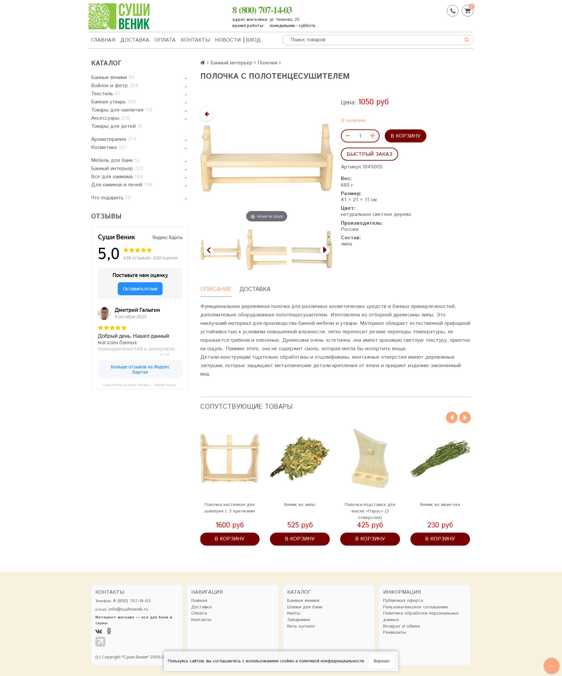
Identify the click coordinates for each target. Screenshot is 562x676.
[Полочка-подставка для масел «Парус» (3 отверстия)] (370, 458)
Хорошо (381, 661)
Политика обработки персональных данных (421, 616)
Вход (253, 40)
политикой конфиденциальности (331, 661)
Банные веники (112, 77)
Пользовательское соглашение (415, 607)
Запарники (298, 620)
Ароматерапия (114, 139)
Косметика (109, 147)
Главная (103, 40)
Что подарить (111, 198)
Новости (228, 40)
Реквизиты (394, 633)
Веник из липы (299, 504)
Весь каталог (301, 626)
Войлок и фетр (115, 85)
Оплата (165, 40)
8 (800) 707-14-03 (262, 9)
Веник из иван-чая (440, 504)
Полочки (267, 63)
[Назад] (206, 114)
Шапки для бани (304, 607)
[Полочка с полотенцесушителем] (220, 249)
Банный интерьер (117, 168)
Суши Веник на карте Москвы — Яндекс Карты (139, 385)
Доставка (134, 40)
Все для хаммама (117, 176)
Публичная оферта (403, 601)
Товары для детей (116, 126)
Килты (293, 613)
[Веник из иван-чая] (440, 458)
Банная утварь (113, 102)
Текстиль (106, 94)
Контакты (195, 40)
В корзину (406, 136)
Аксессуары (110, 118)
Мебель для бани (115, 160)
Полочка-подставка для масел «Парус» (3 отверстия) (370, 511)
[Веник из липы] (300, 458)
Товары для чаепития (122, 110)
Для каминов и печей (121, 185)
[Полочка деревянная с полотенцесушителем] (312, 249)
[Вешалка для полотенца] (266, 249)
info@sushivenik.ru (128, 609)
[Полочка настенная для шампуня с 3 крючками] (230, 458)
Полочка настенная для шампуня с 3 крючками (230, 507)
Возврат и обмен (401, 626)
